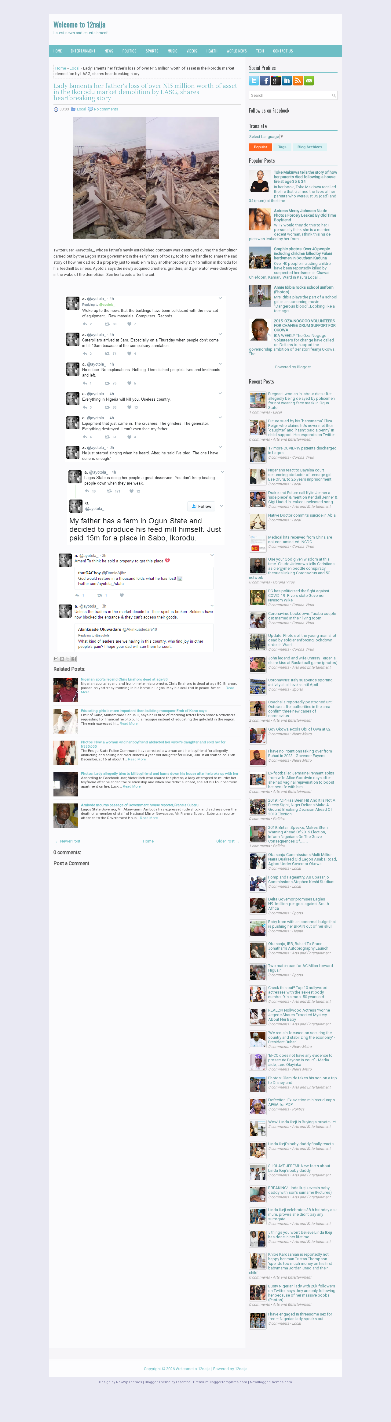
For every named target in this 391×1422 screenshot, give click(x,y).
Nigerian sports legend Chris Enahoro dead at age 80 (124, 679)
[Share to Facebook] (74, 659)
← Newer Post (67, 841)
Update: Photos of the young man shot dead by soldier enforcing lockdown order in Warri (302, 640)
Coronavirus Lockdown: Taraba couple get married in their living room (302, 615)
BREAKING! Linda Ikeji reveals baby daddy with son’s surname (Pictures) (300, 1190)
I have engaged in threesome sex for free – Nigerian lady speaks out (300, 1316)
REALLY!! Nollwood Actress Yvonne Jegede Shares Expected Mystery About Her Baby (299, 1015)
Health (211, 50)
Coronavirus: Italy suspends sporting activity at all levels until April (300, 682)
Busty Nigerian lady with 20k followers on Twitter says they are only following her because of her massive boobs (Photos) (301, 1293)
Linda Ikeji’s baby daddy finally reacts (301, 1144)
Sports (152, 50)
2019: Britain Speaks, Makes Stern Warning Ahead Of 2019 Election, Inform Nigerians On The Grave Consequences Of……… (298, 834)
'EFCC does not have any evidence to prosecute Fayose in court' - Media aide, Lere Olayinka (300, 1060)
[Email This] (56, 659)
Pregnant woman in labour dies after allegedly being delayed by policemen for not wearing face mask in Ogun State (301, 401)
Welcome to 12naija (79, 24)
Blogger (304, 367)
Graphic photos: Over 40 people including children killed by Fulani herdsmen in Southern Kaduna (303, 253)
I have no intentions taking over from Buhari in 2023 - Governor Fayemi (300, 753)
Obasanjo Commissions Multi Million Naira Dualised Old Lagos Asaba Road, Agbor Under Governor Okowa (302, 859)
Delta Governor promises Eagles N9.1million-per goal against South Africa (298, 904)
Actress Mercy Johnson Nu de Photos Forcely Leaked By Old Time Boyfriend (305, 215)
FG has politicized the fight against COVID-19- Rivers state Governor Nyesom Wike (298, 595)
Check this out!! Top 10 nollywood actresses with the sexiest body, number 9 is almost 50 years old (297, 992)
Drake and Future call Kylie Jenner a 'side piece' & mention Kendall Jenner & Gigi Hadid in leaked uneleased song (303, 497)
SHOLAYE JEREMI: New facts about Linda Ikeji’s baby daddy (299, 1168)
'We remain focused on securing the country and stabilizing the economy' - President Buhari (301, 1037)
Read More (128, 723)
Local (74, 68)
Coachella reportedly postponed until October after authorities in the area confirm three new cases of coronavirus (301, 709)
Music (172, 50)
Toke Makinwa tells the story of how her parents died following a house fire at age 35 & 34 (305, 177)
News (109, 50)
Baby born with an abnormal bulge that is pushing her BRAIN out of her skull (302, 924)
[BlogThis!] (62, 659)
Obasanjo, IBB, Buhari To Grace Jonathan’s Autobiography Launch (298, 946)
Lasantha (183, 1382)
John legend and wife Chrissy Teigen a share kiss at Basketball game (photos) (303, 660)
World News (237, 50)
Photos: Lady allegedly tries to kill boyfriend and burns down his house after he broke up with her (159, 773)
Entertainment (83, 50)
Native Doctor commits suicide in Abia (302, 515)
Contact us (283, 50)
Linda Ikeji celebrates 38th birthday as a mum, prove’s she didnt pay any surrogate (303, 1214)
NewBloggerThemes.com (271, 1382)
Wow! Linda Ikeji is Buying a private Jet (302, 1122)
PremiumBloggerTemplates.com (220, 1382)
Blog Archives (310, 147)
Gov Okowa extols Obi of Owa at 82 (299, 729)
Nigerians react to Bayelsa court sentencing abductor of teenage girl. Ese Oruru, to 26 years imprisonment (300, 475)
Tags (282, 147)
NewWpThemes (129, 1382)
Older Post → (227, 841)
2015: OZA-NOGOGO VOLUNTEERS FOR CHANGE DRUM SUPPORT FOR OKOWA (305, 325)
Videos (192, 50)
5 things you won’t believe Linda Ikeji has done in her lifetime (300, 1234)
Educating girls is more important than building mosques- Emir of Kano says (143, 711)
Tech (260, 50)
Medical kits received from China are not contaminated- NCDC (300, 539)
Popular (260, 147)
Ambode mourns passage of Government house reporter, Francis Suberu (140, 805)
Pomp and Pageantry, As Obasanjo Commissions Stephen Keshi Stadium (301, 879)
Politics (129, 50)
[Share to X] (68, 659)
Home (57, 50)
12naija (241, 1368)
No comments (106, 109)
